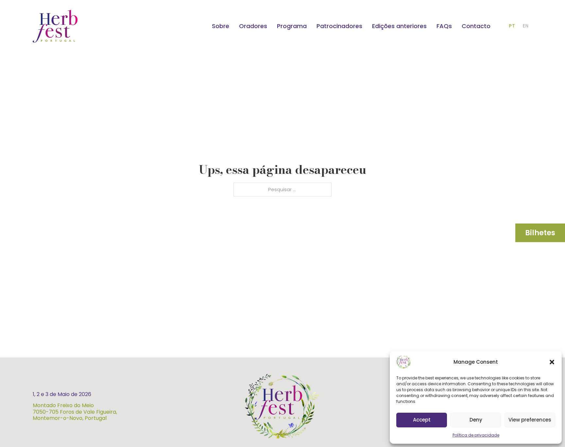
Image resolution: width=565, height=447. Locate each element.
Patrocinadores (339, 26)
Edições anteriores (399, 26)
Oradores (253, 26)
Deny (476, 419)
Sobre (220, 26)
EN (525, 26)
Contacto (476, 26)
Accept (422, 419)
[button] (552, 362)
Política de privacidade (476, 435)
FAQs (444, 26)
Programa (292, 26)
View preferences (529, 419)
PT (512, 26)
